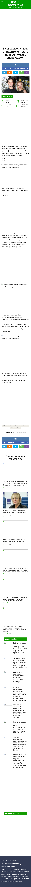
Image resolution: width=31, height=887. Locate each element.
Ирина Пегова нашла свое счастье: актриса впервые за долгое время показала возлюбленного (14, 541)
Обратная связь (11, 866)
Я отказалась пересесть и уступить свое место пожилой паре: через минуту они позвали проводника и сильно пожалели (15, 570)
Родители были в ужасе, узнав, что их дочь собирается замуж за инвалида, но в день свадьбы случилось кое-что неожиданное (20, 761)
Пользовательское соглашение (10, 865)
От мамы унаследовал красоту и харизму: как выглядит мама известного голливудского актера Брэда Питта (20, 744)
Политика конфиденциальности (10, 863)
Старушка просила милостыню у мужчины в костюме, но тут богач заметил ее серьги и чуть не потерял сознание (14, 629)
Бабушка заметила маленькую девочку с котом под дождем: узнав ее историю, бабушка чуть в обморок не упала (15, 483)
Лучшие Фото (16, 428)
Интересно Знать (8, 426)
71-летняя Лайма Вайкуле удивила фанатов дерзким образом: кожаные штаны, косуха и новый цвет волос (14, 512)
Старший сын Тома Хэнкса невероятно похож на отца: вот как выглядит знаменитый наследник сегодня (15, 599)
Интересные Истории (22, 426)
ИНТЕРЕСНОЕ (7, 96)
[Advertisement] (15, 29)
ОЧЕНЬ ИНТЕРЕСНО (15, 4)
